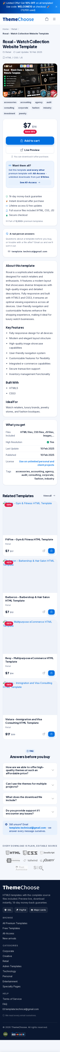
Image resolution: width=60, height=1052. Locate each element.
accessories (10, 102)
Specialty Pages (11, 986)
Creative (7, 956)
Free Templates (11, 928)
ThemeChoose (19, 1027)
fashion (35, 108)
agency (38, 102)
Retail (14, 29)
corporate (23, 108)
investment (9, 113)
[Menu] (54, 19)
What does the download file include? (24, 798)
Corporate (8, 951)
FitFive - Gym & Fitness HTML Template (29, 539)
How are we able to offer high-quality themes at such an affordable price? (25, 770)
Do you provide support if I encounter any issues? (23, 812)
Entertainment (10, 981)
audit (48, 102)
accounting (25, 102)
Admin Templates (12, 966)
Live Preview (31, 149)
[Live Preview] (44, 551)
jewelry (22, 113)
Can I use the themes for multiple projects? (26, 785)
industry (47, 108)
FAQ (5, 1004)
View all (47, 495)
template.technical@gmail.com (29, 251)
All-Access (8, 933)
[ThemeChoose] (18, 19)
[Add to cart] (51, 551)
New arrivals (9, 938)
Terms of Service (12, 998)
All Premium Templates (15, 923)
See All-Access (28, 182)
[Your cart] (47, 19)
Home (6, 29)
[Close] (56, 6)
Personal (7, 976)
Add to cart (32, 140)
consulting (9, 108)
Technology (9, 971)
